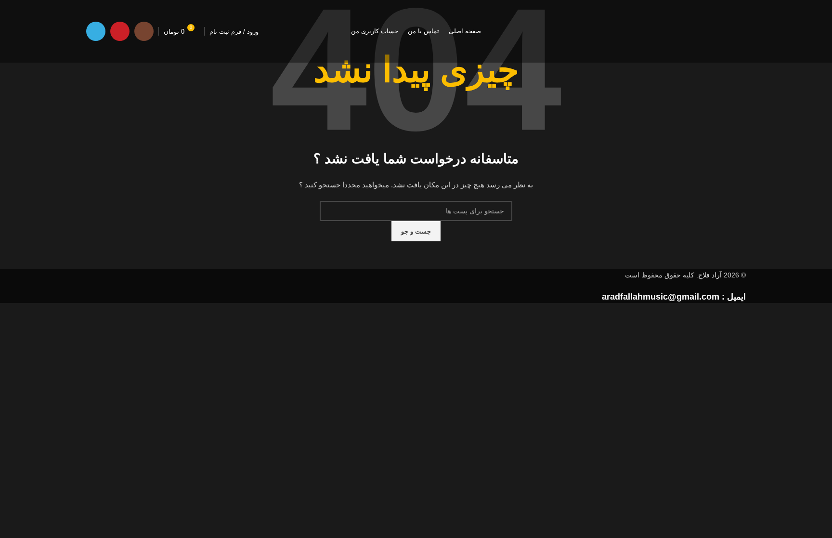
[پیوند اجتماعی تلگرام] (95, 31)
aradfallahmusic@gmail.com (660, 297)
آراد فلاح (710, 275)
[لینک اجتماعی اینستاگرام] (144, 31)
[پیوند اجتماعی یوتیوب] (120, 31)
